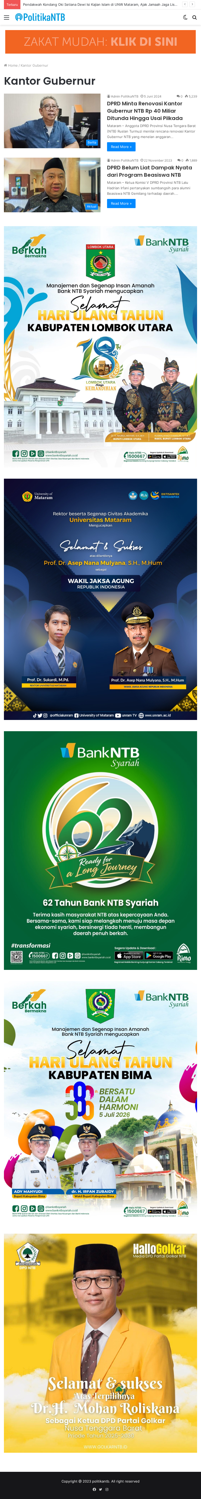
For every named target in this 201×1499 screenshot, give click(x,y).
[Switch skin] (185, 19)
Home (12, 65)
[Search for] (194, 19)
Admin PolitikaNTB (124, 96)
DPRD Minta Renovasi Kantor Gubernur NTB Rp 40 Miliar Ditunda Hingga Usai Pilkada (145, 111)
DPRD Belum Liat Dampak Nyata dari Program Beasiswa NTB (149, 171)
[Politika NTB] (40, 17)
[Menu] (6, 19)
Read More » (121, 147)
